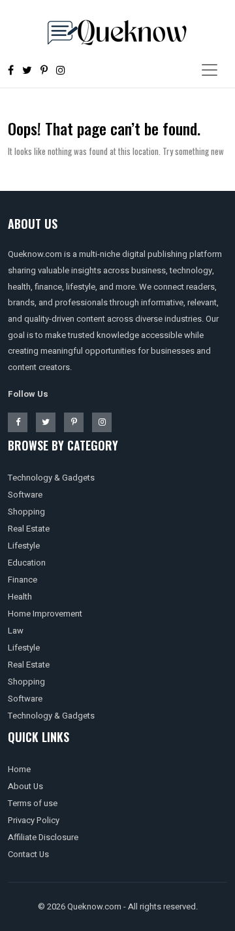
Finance (22, 579)
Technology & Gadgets (51, 477)
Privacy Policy (33, 820)
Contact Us (28, 854)
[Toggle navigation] (209, 70)
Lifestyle (24, 545)
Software (25, 494)
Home (19, 769)
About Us (25, 786)
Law (16, 630)
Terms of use (32, 803)
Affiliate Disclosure (43, 837)
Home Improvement (45, 613)
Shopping (26, 511)
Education (27, 562)
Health (20, 596)
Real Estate (29, 528)
